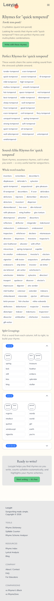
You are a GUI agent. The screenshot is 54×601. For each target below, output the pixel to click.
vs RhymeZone (12, 594)
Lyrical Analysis (12, 552)
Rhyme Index (11, 548)
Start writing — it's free (27, 479)
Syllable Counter (13, 531)
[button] (48, 5)
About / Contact (13, 569)
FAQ (7, 573)
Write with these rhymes (16, 44)
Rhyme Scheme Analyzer (17, 535)
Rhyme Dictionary (13, 527)
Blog (8, 556)
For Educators (12, 577)
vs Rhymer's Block (14, 590)
